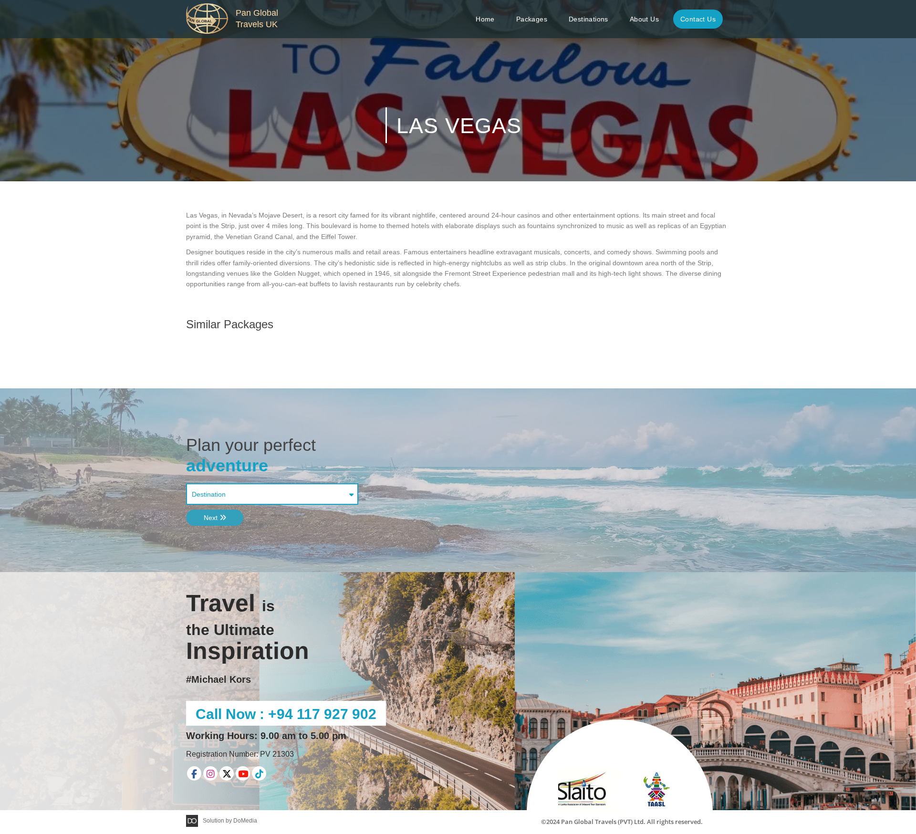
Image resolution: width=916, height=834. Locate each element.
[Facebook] (194, 773)
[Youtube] (243, 773)
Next (211, 517)
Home (485, 19)
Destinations (588, 19)
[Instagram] (210, 773)
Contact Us (698, 19)
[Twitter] (226, 773)
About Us (644, 19)
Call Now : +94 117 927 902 (286, 714)
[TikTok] (259, 773)
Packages (531, 19)
